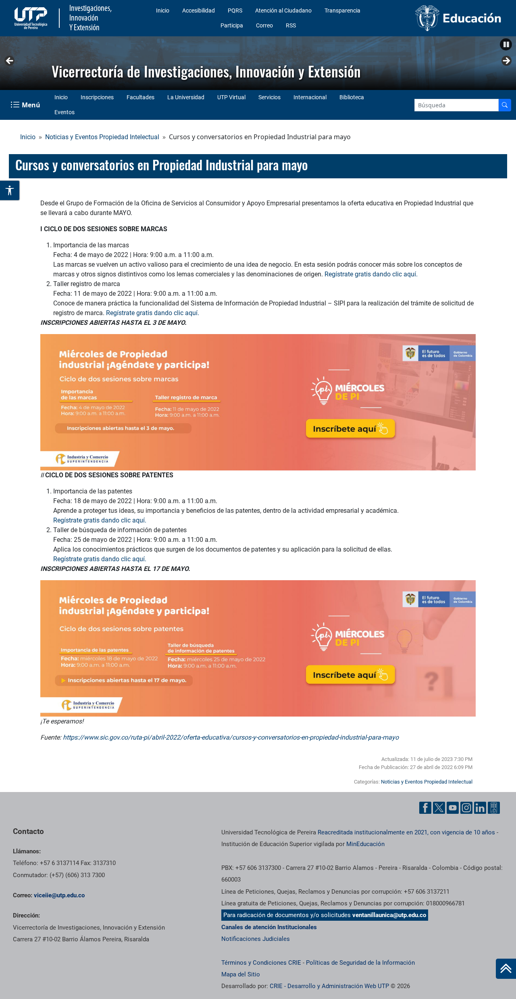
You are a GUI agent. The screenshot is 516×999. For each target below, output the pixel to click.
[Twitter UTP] (439, 808)
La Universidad (185, 97)
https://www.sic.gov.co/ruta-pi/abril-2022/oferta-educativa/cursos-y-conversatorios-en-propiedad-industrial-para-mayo (231, 737)
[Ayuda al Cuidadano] (494, 808)
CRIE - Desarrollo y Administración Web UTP (329, 986)
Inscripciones (97, 97)
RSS (291, 25)
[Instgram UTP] (466, 808)
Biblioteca (351, 97)
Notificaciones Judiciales (255, 939)
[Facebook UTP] (425, 808)
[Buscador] (504, 105)
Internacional (310, 97)
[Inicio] (506, 969)
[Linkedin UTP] (480, 808)
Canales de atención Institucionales (269, 927)
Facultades (140, 97)
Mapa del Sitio (240, 974)
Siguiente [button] (506, 61)
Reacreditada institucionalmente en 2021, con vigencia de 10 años (406, 832)
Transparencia (342, 10)
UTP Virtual (231, 97)
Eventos (64, 112)
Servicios (269, 97)
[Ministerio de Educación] (447, 18)
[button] (506, 44)
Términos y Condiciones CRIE (261, 962)
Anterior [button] (10, 61)
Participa (232, 25)
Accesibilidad (198, 10)
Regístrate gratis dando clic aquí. (371, 274)
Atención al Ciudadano (283, 10)
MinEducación (365, 844)
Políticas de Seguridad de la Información (360, 962)
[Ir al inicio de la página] (506, 968)
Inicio (162, 10)
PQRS (235, 10)
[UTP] (32, 18)
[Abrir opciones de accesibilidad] (10, 190)
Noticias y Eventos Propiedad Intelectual (102, 137)
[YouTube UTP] (453, 808)
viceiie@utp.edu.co (59, 895)
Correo (264, 25)
